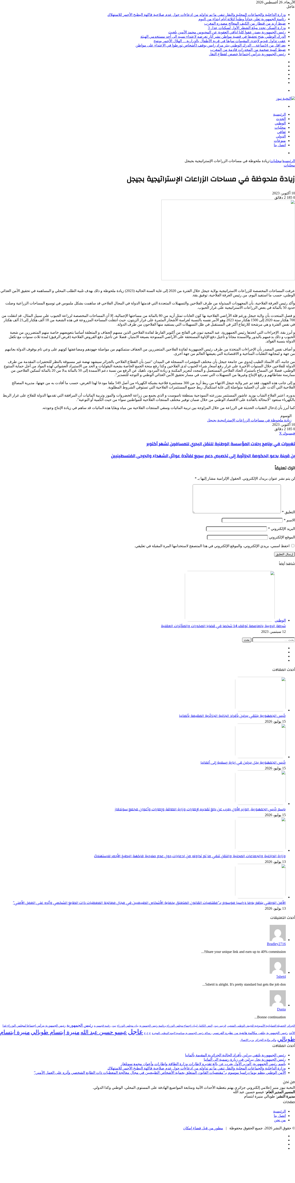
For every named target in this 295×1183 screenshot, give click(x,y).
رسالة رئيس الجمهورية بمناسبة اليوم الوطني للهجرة (182, 1033)
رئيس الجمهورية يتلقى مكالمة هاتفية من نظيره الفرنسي (250, 1033)
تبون (114, 1026)
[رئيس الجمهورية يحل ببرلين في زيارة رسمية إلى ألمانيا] (260, 757)
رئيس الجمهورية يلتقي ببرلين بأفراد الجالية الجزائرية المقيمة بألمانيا (232, 715)
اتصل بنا (280, 145)
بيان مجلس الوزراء (128, 1025)
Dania (281, 1009)
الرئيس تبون (219, 1026)
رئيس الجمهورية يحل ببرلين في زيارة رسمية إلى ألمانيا (243, 762)
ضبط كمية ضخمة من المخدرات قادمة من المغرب (248, 50)
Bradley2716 (276, 944)
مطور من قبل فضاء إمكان (203, 1128)
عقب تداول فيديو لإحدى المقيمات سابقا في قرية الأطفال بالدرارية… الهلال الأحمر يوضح (219, 41)
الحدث (281, 119)
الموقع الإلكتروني (282, 537)
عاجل (135, 1031)
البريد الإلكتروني (281, 529)
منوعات (280, 141)
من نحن (280, 1120)
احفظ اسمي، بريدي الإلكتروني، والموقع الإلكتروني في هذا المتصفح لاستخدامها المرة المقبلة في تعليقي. (211, 546)
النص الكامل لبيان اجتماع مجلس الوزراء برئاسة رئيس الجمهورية (175, 1025)
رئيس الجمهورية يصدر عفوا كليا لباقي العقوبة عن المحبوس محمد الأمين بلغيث (227, 32)
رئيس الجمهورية (80, 1025)
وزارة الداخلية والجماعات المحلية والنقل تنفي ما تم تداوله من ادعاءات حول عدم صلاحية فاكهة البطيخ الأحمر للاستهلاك (196, 15)
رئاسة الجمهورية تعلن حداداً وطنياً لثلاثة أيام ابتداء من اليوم (242, 19)
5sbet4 (281, 977)
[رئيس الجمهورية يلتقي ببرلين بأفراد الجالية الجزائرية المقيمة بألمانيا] (260, 710)
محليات (280, 127)
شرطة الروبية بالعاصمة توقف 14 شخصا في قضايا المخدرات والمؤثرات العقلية (223, 625)
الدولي (281, 136)
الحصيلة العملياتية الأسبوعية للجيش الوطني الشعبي (256, 1025)
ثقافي (281, 132)
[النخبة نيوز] (285, 98)
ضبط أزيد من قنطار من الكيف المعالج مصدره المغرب (245, 23)
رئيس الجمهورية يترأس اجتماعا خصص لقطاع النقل (247, 54)
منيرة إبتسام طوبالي (55, 1032)
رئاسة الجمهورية (102, 1026)
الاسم (289, 520)
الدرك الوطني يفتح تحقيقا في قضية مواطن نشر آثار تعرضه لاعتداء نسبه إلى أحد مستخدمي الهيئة (213, 36)
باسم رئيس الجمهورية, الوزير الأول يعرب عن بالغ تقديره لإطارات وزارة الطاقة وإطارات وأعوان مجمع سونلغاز (200, 809)
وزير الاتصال (247, 1040)
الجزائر (291, 1025)
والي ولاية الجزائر (265, 1040)
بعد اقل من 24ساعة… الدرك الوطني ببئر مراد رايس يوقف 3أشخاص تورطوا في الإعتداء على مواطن (211, 45)
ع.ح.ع (147, 1033)
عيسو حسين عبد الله (103, 1032)
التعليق (288, 512)
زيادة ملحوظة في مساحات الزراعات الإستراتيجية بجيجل (249, 420)
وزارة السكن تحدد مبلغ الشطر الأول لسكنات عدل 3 (247, 28)
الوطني (280, 123)
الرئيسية (279, 114)
